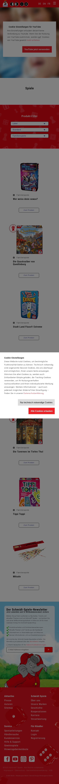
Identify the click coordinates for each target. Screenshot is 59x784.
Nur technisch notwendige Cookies (36, 402)
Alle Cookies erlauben (42, 411)
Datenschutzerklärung (34, 393)
